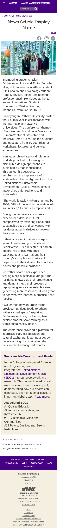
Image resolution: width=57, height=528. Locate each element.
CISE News (21, 15)
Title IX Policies (29, 516)
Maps (49, 463)
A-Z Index (15, 459)
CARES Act (28, 513)
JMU (4, 15)
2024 (31, 15)
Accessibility (11, 463)
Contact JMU (28, 505)
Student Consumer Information (28, 519)
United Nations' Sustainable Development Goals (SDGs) (25, 373)
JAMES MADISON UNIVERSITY (31, 525)
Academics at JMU (28, 477)
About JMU (28, 480)
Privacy (42, 459)
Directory (29, 459)
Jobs (24, 463)
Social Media (37, 463)
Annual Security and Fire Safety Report (28, 522)
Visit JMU (28, 483)
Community (28, 466)
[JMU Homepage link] (28, 496)
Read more (41, 396)
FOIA (29, 510)
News (11, 15)
